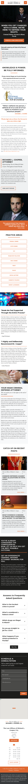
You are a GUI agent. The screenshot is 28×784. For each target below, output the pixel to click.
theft (14, 265)
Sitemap (11, 770)
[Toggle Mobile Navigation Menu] (25, 2)
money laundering (14, 285)
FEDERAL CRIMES (14, 241)
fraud (14, 270)
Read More (20, 492)
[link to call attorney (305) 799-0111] (2, 2)
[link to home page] (14, 3)
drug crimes (14, 261)
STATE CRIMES (14, 246)
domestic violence (14, 280)
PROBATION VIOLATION (14, 256)
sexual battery (14, 275)
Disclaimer (16, 770)
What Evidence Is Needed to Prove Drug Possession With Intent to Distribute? (13, 516)
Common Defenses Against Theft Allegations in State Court (13, 477)
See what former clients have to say (11, 151)
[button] (14, 708)
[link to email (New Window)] (14, 745)
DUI (14, 251)
